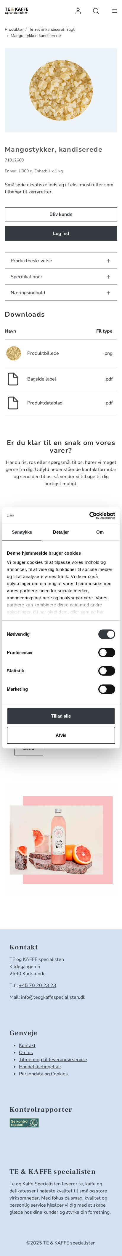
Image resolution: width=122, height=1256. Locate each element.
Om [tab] (100, 532)
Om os (26, 1052)
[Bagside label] (13, 378)
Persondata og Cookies (43, 1074)
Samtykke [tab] (22, 532)
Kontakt (27, 1045)
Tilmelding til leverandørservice (53, 1059)
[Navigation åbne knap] (115, 11)
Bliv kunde (61, 214)
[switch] (106, 652)
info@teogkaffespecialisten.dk (53, 997)
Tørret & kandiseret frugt (52, 29)
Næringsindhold (28, 292)
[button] (78, 11)
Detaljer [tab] (61, 532)
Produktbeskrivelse (31, 261)
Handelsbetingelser (40, 1067)
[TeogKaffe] (16, 11)
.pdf (109, 379)
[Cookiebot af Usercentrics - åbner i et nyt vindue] (89, 515)
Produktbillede (43, 353)
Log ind (61, 233)
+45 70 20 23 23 (37, 985)
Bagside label (41, 379)
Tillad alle (61, 715)
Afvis (61, 735)
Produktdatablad (44, 403)
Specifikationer (26, 276)
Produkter (14, 29)
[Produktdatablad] (13, 402)
